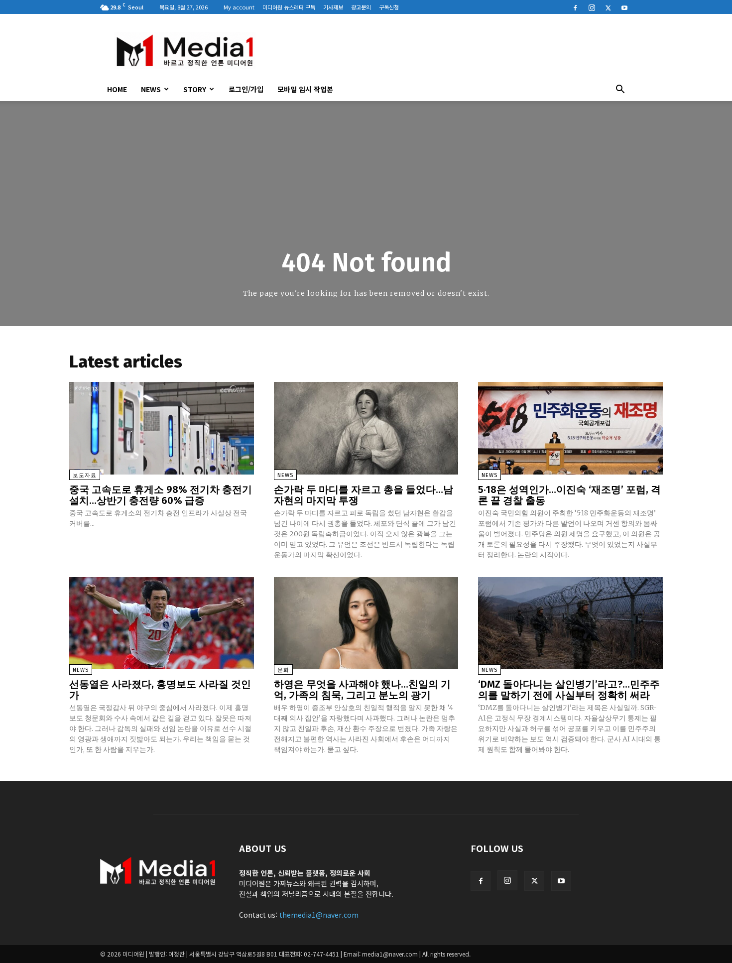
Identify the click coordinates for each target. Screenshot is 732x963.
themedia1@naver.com (319, 915)
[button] (620, 90)
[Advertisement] (450, 50)
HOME (117, 89)
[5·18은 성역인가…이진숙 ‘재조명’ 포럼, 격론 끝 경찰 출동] (570, 428)
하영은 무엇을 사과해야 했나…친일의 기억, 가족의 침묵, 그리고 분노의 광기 (362, 689)
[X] (608, 7)
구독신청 (389, 7)
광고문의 (361, 7)
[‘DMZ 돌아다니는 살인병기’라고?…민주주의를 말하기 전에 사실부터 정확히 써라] (570, 623)
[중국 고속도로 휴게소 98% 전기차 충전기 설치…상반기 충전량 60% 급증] (161, 428)
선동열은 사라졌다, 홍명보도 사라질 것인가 (160, 689)
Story (194, 89)
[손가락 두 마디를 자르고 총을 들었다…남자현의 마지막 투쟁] (366, 428)
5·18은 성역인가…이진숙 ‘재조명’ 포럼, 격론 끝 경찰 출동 (569, 494)
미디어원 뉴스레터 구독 (288, 7)
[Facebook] (575, 7)
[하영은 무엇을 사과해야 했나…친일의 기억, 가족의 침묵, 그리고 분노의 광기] (366, 623)
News (151, 89)
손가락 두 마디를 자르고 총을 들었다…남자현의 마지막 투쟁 (363, 494)
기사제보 (333, 7)
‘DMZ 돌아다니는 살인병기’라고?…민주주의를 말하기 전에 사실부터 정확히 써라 (569, 689)
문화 (283, 670)
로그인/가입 (246, 89)
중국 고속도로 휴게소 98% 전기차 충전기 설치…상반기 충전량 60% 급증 (160, 494)
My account (239, 7)
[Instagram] (591, 7)
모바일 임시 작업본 (305, 89)
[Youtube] (624, 7)
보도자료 (85, 475)
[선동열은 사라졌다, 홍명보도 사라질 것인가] (161, 623)
